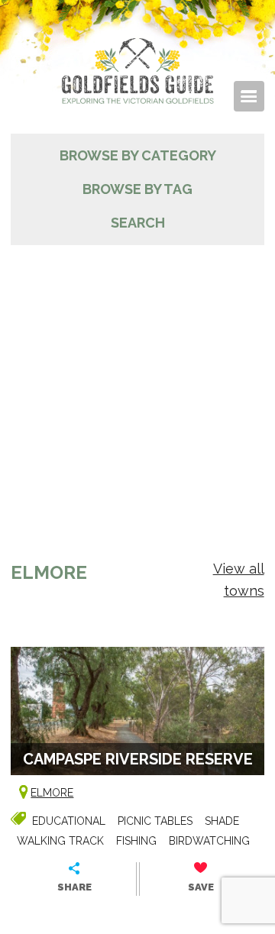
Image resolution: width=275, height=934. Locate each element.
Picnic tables (155, 821)
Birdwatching (209, 841)
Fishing (136, 841)
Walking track (60, 841)
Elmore (52, 793)
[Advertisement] (137, 390)
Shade (222, 821)
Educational (68, 821)
